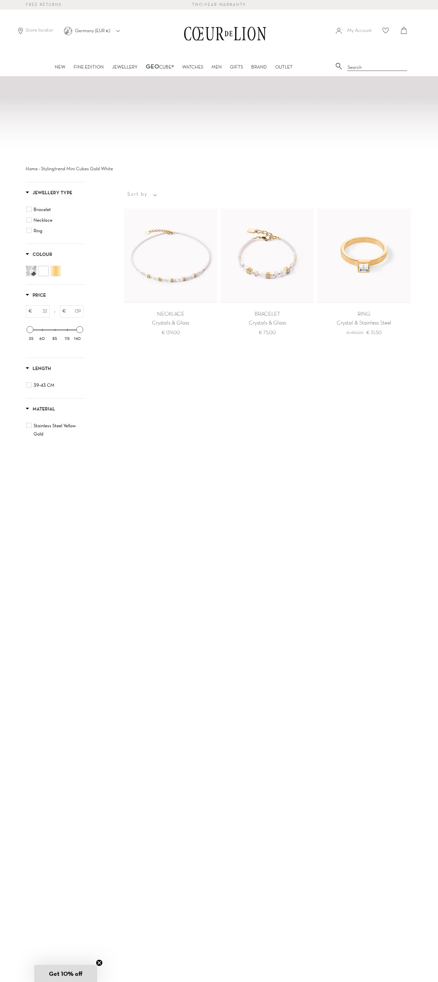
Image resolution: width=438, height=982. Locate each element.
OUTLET (284, 67)
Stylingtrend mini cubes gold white (77, 168)
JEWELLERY (125, 67)
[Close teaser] (99, 962)
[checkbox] (56, 209)
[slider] (29, 329)
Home (32, 168)
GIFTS (236, 67)
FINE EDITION (89, 67)
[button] (65, 973)
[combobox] (377, 67)
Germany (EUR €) (93, 30)
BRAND (259, 67)
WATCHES (192, 67)
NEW (60, 67)
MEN (216, 67)
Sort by (137, 194)
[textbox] (40, 311)
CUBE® (160, 67)
